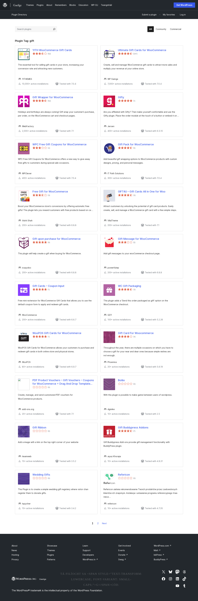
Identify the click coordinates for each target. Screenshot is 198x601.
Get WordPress (184, 5)
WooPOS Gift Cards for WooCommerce (56, 333)
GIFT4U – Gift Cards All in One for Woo (141, 191)
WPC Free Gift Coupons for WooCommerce (59, 144)
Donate (123, 555)
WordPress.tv (90, 559)
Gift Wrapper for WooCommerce (52, 97)
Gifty (121, 97)
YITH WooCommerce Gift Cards (52, 50)
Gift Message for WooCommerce (138, 238)
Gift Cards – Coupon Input (48, 285)
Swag (122, 559)
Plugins (50, 555)
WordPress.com (162, 545)
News (14, 550)
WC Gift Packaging (129, 285)
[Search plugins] (54, 29)
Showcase (52, 545)
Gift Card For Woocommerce (136, 333)
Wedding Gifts (41, 474)
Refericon (124, 474)
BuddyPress (161, 559)
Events (121, 550)
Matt (157, 550)
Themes (51, 550)
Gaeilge (42, 579)
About (14, 545)
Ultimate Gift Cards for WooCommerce (142, 50)
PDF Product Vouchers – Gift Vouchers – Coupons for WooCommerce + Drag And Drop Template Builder (63, 382)
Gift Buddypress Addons (133, 427)
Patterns (51, 559)
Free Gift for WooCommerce (50, 191)
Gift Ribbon (39, 427)
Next (104, 523)
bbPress (159, 555)
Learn (85, 545)
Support (86, 550)
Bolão (121, 380)
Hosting (15, 555)
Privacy (15, 559)
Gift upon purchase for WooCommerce (56, 238)
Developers (88, 555)
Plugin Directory (19, 14)
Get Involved (124, 545)
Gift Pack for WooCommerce (136, 144)
